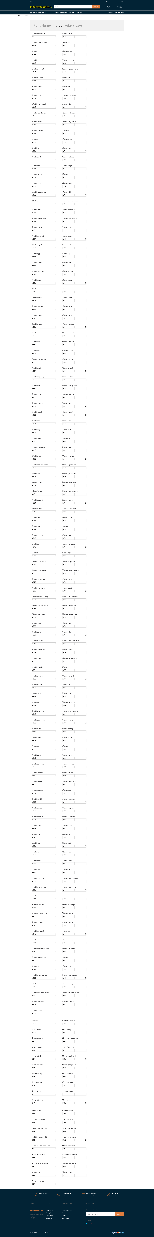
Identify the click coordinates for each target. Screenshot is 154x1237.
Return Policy (49, 1215)
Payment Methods (67, 1210)
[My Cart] (113, 6)
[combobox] (73, 6)
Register (121, 7)
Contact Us (65, 1215)
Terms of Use (65, 1218)
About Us (64, 1213)
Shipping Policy (50, 1210)
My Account (49, 1218)
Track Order (114, 1)
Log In (121, 6)
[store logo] (41, 7)
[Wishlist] (108, 6)
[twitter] (86, 1223)
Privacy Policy (49, 1213)
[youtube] (91, 1223)
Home (19, 15)
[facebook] (89, 1223)
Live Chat (106, 1)
